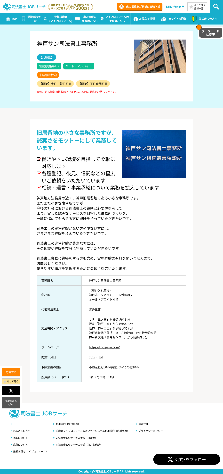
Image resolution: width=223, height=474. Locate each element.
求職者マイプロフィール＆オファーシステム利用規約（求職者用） (92, 430)
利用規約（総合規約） (68, 423)
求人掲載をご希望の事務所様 (143, 6)
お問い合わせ (173, 7)
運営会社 (143, 423)
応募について (20, 444)
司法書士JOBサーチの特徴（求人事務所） (79, 444)
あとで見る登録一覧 (200, 6)
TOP (15, 423)
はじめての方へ (21, 430)
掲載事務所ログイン (11, 402)
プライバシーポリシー (150, 430)
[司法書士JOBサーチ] (24, 6)
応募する (11, 372)
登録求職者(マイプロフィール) (30, 451)
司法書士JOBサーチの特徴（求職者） (76, 437)
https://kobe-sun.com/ (104, 347)
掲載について (20, 437)
